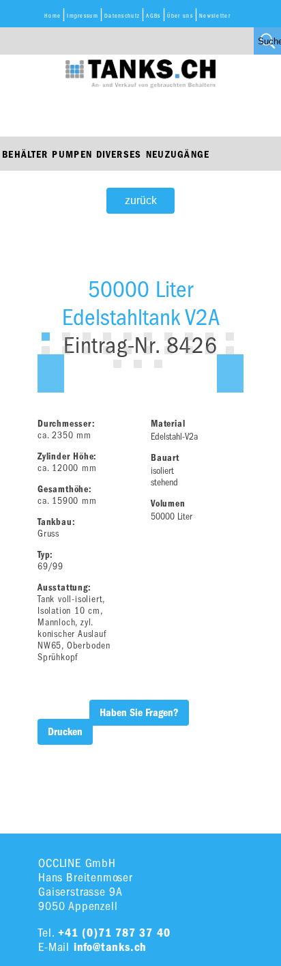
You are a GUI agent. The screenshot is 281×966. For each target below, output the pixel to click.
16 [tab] (148, 350)
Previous (51, 373)
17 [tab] (168, 350)
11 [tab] (46, 350)
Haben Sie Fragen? (139, 713)
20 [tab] (230, 350)
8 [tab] (189, 336)
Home (52, 15)
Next (230, 373)
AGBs (153, 15)
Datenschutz (122, 15)
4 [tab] (107, 336)
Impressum (82, 15)
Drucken (65, 732)
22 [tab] (138, 364)
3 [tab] (87, 336)
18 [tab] (189, 350)
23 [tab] (158, 364)
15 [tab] (127, 350)
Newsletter (215, 15)
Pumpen (72, 154)
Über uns (180, 15)
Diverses (118, 154)
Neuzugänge (178, 154)
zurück (141, 200)
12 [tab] (66, 350)
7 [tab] (168, 336)
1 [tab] (46, 336)
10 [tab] (230, 336)
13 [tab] (87, 350)
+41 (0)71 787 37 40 (114, 933)
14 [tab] (107, 350)
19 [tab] (209, 350)
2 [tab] (66, 336)
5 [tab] (127, 336)
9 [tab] (209, 336)
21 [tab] (117, 364)
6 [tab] (148, 336)
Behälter (25, 154)
